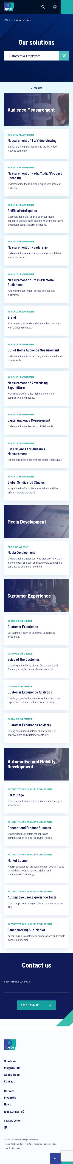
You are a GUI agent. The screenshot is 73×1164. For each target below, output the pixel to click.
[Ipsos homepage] (9, 6)
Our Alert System (12, 1148)
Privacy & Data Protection (31, 1143)
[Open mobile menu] (67, 7)
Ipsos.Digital (12, 1111)
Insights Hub (12, 1068)
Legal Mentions (12, 1143)
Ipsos (7, 20)
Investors (10, 1097)
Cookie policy (50, 1143)
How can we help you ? (17, 981)
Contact (9, 1081)
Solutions (10, 1061)
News (7, 1104)
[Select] (55, 7)
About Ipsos (12, 1074)
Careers (9, 1091)
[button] (43, 7)
